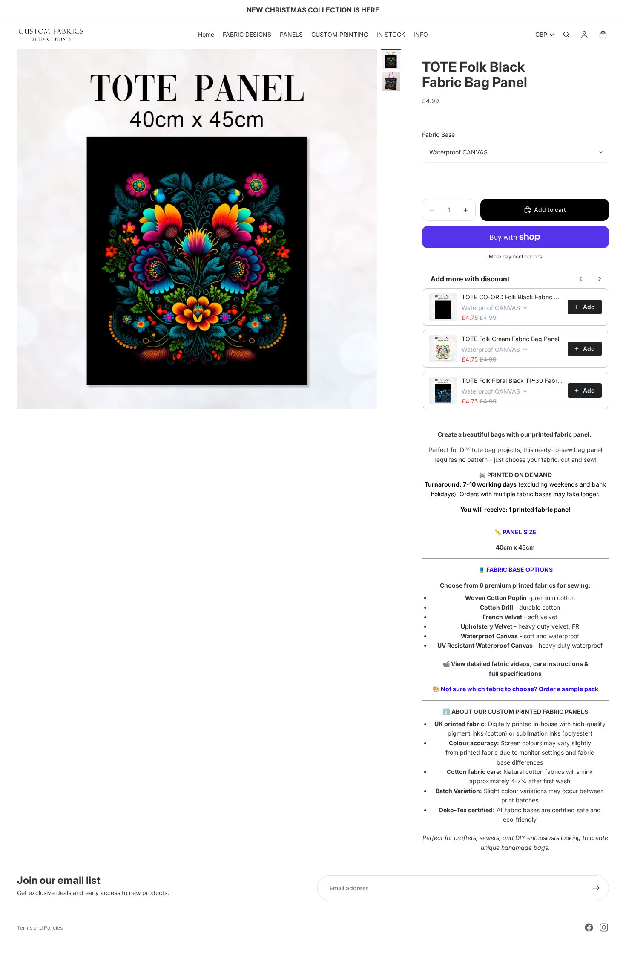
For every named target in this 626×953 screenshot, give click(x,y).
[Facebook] (589, 927)
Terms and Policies (40, 927)
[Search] (566, 34)
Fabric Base (438, 134)
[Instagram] (604, 927)
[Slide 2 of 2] (391, 81)
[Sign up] (596, 888)
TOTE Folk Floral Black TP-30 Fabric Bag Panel (512, 380)
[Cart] (603, 34)
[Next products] (599, 279)
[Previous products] (580, 279)
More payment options (515, 257)
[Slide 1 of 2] (391, 59)
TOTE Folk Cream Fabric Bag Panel (510, 338)
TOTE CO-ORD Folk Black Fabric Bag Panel (512, 297)
